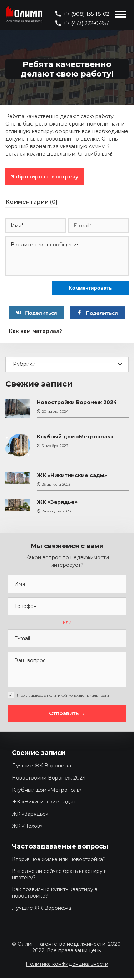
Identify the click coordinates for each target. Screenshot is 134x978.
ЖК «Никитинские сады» (72, 475)
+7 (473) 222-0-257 (86, 23)
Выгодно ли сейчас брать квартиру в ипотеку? (59, 874)
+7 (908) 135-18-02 (86, 14)
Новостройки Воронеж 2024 (77, 402)
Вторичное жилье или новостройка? (59, 859)
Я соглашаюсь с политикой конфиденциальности (63, 695)
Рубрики (24, 364)
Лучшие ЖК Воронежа (41, 765)
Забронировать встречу (44, 176)
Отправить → (67, 713)
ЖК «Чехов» (27, 826)
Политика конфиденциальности (67, 964)
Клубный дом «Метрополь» (75, 437)
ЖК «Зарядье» (57, 502)
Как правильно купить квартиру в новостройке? (55, 892)
